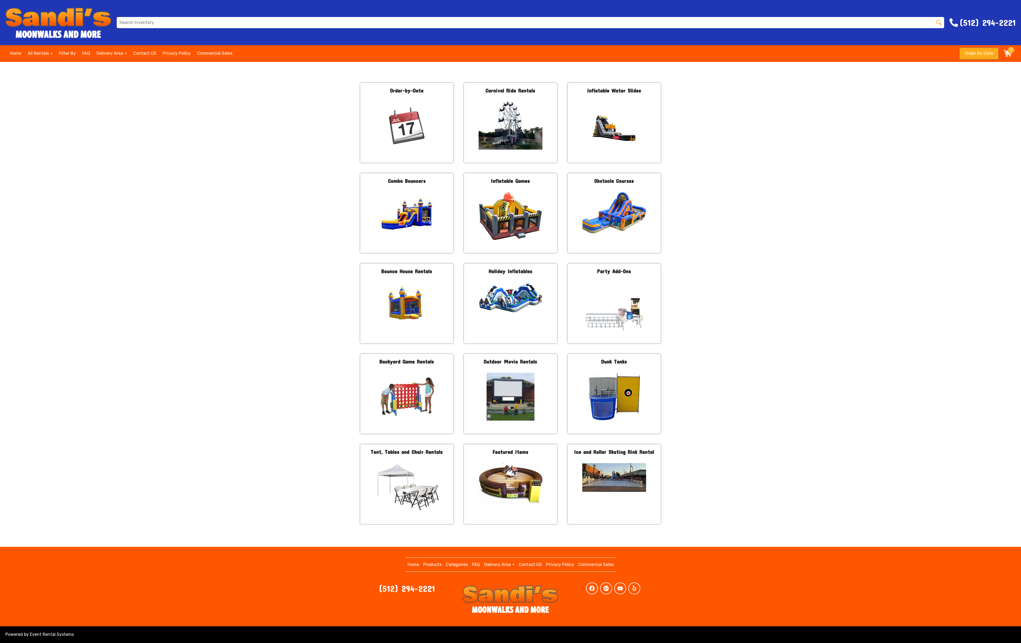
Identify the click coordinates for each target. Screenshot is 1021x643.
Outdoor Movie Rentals (510, 361)
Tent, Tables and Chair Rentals (407, 452)
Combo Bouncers (407, 180)
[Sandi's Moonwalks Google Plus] (606, 588)
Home (15, 53)
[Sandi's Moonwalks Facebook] (592, 588)
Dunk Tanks (614, 361)
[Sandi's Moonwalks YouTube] (620, 588)
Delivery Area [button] (110, 53)
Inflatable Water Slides (614, 90)
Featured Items (510, 452)
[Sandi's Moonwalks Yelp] (634, 588)
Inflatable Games (510, 180)
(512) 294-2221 (407, 588)
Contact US (144, 53)
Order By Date (979, 53)
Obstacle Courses (614, 180)
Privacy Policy (177, 53)
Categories (457, 564)
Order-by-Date (407, 90)
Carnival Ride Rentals (510, 90)
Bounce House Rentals (406, 271)
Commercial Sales (214, 53)
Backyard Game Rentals (406, 361)
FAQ (86, 53)
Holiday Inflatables (510, 271)
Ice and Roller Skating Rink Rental (614, 452)
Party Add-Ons (614, 271)
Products (432, 564)
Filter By (67, 53)
